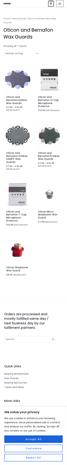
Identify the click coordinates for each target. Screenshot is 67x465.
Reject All (33, 457)
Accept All (33, 439)
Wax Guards (19, 18)
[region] (33, 435)
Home (6, 18)
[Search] (53, 339)
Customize (33, 448)
